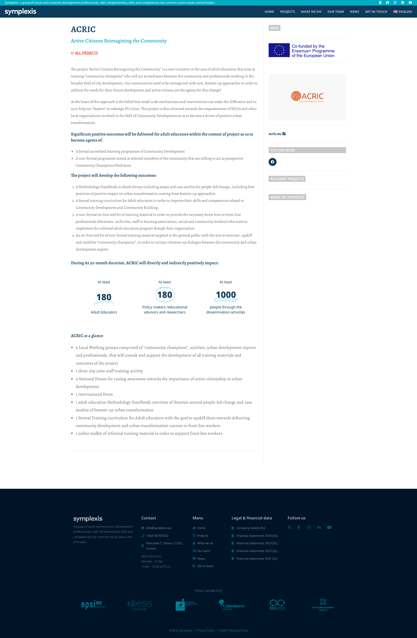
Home (269, 11)
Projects (287, 11)
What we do (311, 11)
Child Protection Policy (233, 630)
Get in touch (376, 11)
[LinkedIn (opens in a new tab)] (402, 2)
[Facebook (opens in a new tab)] (387, 2)
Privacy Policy (206, 630)
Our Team (335, 11)
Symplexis (185, 630)
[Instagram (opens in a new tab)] (395, 2)
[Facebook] (273, 162)
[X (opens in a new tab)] (380, 2)
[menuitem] (402, 11)
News (354, 11)
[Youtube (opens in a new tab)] (409, 2)
